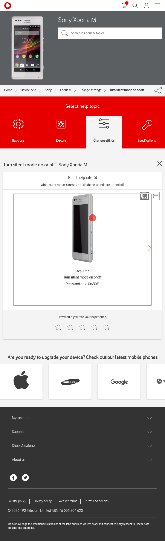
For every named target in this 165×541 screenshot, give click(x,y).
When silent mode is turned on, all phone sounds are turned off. (82, 185)
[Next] (149, 248)
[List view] (155, 196)
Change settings (90, 90)
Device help (29, 90)
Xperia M (65, 90)
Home (8, 90)
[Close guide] (159, 163)
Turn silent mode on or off (127, 90)
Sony (48, 90)
